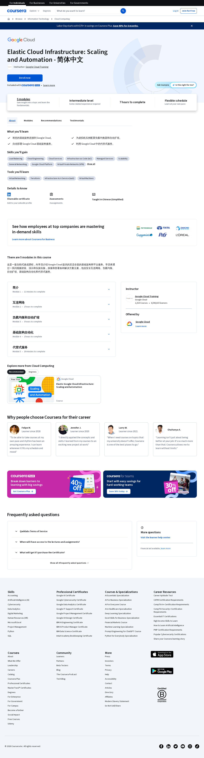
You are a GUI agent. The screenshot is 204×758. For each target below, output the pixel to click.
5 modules (23, 99)
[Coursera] (16, 11)
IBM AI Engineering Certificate (69, 622)
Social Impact (14, 714)
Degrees (12, 692)
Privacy (108, 669)
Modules (28, 120)
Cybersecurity (14, 604)
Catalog (11, 674)
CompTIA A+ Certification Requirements (171, 604)
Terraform (35, 178)
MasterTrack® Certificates (19, 687)
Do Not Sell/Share (113, 705)
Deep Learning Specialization (118, 613)
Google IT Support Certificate (69, 609)
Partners (60, 661)
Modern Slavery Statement (117, 701)
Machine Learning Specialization (119, 626)
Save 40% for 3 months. (125, 25)
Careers (11, 669)
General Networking (18, 164)
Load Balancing (15, 158)
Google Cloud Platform (42, 164)
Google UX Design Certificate (69, 618)
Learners (60, 656)
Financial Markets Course (116, 622)
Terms (108, 665)
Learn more (49, 85)
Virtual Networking (17, 178)
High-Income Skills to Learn (166, 620)
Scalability (123, 158)
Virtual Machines (86, 178)
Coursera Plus (14, 678)
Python (11, 631)
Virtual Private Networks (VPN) (70, 164)
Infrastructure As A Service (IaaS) (59, 178)
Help (107, 674)
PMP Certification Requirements (168, 629)
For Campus (13, 705)
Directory (109, 692)
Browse (19, 18)
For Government (15, 701)
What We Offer (14, 661)
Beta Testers (62, 665)
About (12, 120)
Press (107, 656)
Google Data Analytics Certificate (71, 604)
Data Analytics (14, 609)
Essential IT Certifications (165, 616)
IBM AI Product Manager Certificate (72, 626)
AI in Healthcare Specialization (118, 609)
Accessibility (110, 678)
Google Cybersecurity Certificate (71, 600)
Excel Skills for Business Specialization (122, 618)
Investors (109, 661)
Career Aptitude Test (163, 595)
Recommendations (51, 120)
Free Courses (14, 719)
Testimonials (77, 120)
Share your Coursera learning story (169, 638)
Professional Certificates (19, 683)
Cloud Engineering (35, 158)
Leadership (13, 665)
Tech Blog (60, 678)
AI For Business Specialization (118, 600)
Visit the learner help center (155, 537)
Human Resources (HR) (18, 618)
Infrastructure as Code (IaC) (79, 158)
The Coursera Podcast (66, 674)
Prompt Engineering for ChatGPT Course (123, 631)
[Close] (191, 26)
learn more (166, 548)
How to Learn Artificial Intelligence (169, 625)
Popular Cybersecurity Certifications (170, 634)
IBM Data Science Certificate (69, 631)
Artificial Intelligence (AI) (18, 600)
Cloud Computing (62, 18)
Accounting (13, 595)
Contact (108, 683)
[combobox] (84, 10)
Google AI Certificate (65, 595)
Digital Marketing (15, 613)
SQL (9, 635)
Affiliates (109, 696)
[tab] (16, 372)
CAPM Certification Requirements (168, 600)
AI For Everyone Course (115, 604)
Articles (108, 687)
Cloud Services (55, 158)
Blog (58, 669)
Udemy (11, 723)
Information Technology (38, 18)
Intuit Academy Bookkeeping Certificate (74, 635)
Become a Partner (16, 710)
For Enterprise (14, 696)
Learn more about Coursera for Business (33, 239)
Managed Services (105, 158)
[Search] (123, 11)
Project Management (17, 626)
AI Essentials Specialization (117, 595)
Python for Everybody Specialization (121, 635)
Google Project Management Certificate (74, 613)
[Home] (8, 19)
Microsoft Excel (14, 622)
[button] (47, 11)
